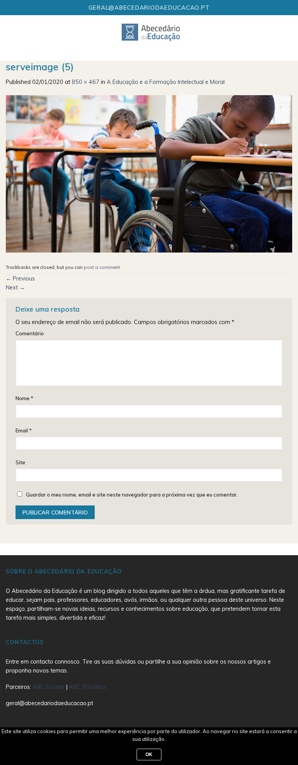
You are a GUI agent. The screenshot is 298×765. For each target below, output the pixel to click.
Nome (24, 398)
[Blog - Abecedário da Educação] (151, 32)
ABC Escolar (49, 686)
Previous (20, 278)
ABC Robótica (87, 686)
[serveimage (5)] (149, 173)
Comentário (30, 333)
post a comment (102, 267)
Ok (149, 754)
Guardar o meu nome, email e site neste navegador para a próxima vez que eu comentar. (132, 494)
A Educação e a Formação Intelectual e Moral (166, 81)
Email (24, 430)
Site (20, 462)
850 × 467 (85, 81)
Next (15, 287)
